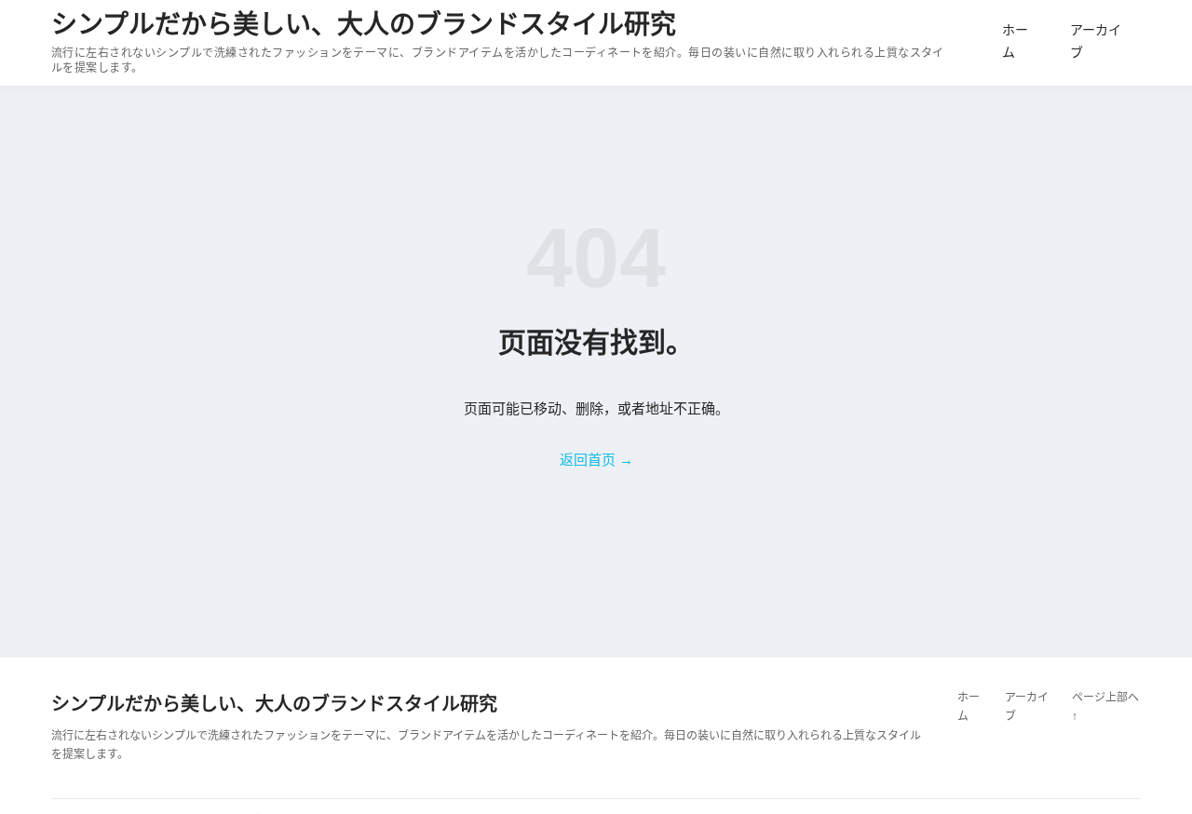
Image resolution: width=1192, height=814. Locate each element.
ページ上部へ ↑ (1105, 707)
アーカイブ (1095, 40)
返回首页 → (596, 460)
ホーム (1015, 40)
